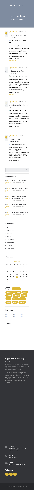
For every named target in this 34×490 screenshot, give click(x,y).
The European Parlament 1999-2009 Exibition (19, 197)
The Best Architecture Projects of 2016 (17, 36)
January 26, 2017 (20, 190)
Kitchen (23, 299)
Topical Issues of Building (19, 180)
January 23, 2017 (20, 214)
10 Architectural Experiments (15, 140)
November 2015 (11, 343)
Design (9, 295)
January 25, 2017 (20, 200)
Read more (11, 60)
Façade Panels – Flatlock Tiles (19, 106)
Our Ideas (9, 245)
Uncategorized (13, 31)
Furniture (9, 234)
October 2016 (11, 337)
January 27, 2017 (20, 182)
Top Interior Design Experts (20, 212)
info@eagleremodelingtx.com (17, 464)
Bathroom (9, 292)
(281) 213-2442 (13, 457)
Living (8, 302)
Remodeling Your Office (19, 204)
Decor (24, 292)
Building (18, 292)
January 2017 (10, 328)
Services (22, 302)
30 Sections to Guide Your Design (17, 72)
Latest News (10, 240)
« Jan (7, 281)
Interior (15, 299)
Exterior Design (11, 231)
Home (12, 19)
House (24, 295)
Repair (15, 302)
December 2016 (11, 331)
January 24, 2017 (20, 206)
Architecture (10, 228)
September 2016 (11, 340)
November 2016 (11, 334)
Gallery (9, 237)
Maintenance (10, 242)
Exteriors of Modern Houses (20, 188)
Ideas (8, 299)
